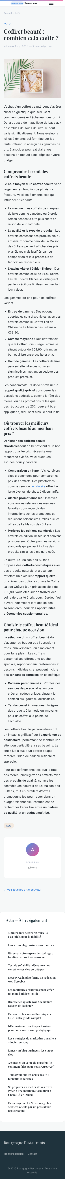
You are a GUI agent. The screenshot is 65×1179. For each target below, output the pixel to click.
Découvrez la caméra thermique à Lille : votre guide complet (29, 1016)
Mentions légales (13, 1153)
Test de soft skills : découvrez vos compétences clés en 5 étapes (29, 967)
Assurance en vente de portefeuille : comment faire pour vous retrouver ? (31, 1064)
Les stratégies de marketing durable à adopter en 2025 (32, 1040)
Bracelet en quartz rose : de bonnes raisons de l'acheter (30, 1003)
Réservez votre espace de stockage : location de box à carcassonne (30, 955)
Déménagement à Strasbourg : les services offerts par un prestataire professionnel (29, 1107)
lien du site (38, 486)
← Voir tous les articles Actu (22, 889)
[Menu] (51, 3)
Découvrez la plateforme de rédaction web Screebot (32, 979)
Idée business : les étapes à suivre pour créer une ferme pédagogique (30, 1028)
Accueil (8, 13)
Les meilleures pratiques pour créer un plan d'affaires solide (31, 991)
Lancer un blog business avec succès (31, 945)
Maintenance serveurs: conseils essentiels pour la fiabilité (28, 934)
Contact (32, 1153)
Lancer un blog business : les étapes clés (30, 1052)
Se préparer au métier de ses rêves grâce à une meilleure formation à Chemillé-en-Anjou (30, 1091)
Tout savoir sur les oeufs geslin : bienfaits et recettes (28, 1076)
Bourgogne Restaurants (24, 1142)
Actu (17, 13)
